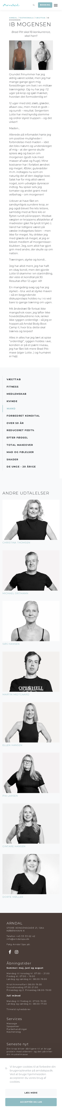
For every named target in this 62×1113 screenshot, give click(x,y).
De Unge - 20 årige (21, 466)
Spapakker (13, 1026)
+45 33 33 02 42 (25, 936)
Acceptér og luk (31, 1102)
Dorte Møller (12, 896)
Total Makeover (20, 444)
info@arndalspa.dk (18, 939)
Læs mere (31, 1092)
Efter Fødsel (17, 437)
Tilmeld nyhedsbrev (19, 1009)
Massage (12, 1023)
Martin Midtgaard (15, 694)
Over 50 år (15, 423)
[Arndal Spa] (11, 5)
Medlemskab (17, 393)
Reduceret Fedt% (20, 430)
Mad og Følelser (20, 452)
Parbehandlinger (17, 1029)
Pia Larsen (10, 795)
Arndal (13, 18)
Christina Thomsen (16, 542)
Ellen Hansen (12, 745)
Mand (11, 408)
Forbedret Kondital (23, 415)
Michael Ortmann (15, 593)
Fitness (13, 386)
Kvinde (12, 401)
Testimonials (26, 18)
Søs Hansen (11, 643)
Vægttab (40, 18)
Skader (12, 459)
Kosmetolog (14, 1032)
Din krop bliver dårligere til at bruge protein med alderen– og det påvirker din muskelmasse (30, 1051)
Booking (45, 5)
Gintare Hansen (13, 846)
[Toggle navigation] (56, 5)
